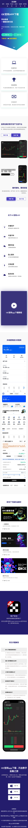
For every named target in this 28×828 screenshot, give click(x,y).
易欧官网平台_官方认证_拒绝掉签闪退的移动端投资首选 (14, 812)
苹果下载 (7, 34)
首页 (3, 4)
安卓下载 (19, 34)
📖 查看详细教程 (12, 38)
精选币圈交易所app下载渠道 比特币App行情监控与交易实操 (14, 816)
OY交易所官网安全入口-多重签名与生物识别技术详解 (14, 820)
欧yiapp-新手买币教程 (14, 823)
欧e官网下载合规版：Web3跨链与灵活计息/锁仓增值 (14, 826)
